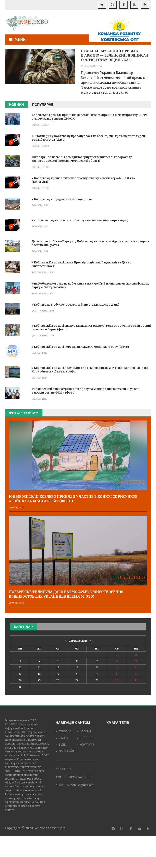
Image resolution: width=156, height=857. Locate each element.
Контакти (87, 744)
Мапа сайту (67, 751)
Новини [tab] (16, 105)
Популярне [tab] (42, 105)
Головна (65, 731)
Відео (63, 744)
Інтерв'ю (86, 737)
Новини (85, 731)
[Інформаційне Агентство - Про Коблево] (27, 23)
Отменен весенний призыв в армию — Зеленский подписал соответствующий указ (114, 55)
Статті (63, 737)
